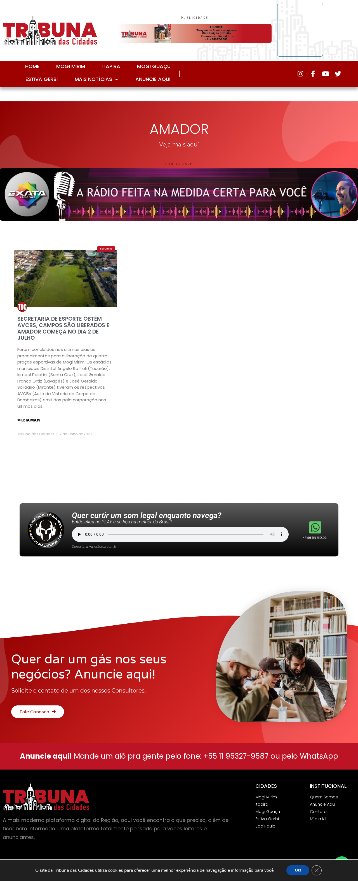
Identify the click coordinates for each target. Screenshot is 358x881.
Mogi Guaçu (154, 66)
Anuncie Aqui (152, 79)
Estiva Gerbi (41, 79)
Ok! (298, 870)
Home (32, 66)
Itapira (111, 66)
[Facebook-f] (313, 74)
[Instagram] (300, 74)
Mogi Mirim (70, 66)
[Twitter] (338, 74)
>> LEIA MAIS (29, 420)
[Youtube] (325, 74)
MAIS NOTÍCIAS (93, 79)
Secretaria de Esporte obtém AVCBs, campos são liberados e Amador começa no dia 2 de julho (63, 328)
